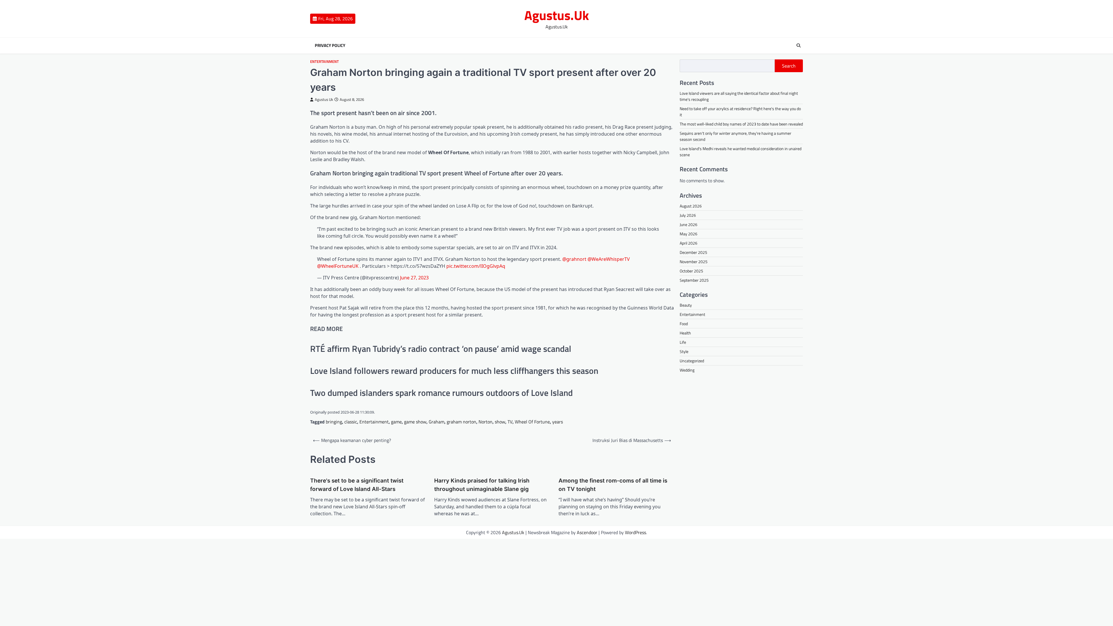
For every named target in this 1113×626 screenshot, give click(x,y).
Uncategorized (692, 361)
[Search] (798, 45)
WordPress (635, 532)
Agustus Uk (324, 99)
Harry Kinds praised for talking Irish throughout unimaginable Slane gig (482, 484)
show (500, 421)
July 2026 (688, 215)
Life (683, 342)
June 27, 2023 (414, 277)
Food (684, 324)
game (396, 421)
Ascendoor (587, 532)
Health (685, 333)
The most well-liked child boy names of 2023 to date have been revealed (741, 124)
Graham (436, 421)
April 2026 (688, 243)
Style (684, 351)
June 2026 (688, 224)
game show (415, 421)
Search (789, 65)
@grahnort (574, 259)
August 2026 (691, 206)
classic (350, 421)
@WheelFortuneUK (338, 266)
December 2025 (693, 252)
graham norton (461, 421)
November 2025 (694, 262)
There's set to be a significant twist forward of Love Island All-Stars (356, 484)
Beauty (686, 305)
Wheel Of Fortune (532, 421)
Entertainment (324, 61)
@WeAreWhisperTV (609, 259)
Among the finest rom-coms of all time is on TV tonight (613, 484)
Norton (485, 421)
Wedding (687, 370)
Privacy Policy (330, 45)
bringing (334, 421)
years (557, 421)
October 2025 (691, 271)
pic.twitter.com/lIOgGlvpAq (475, 266)
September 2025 (694, 280)
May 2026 (688, 234)
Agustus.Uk (556, 15)
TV (510, 421)
